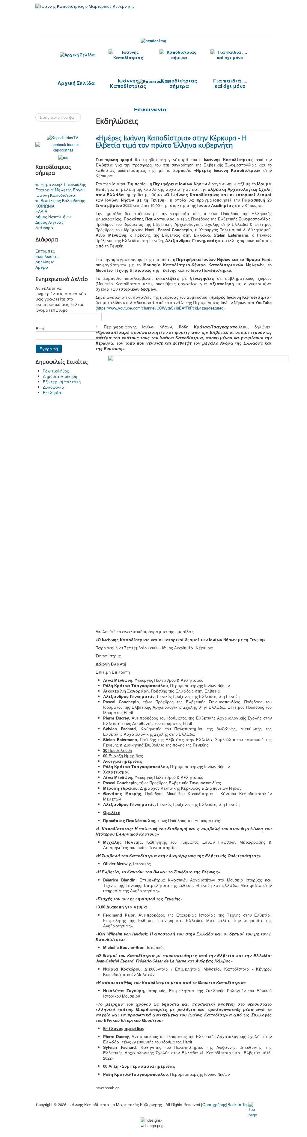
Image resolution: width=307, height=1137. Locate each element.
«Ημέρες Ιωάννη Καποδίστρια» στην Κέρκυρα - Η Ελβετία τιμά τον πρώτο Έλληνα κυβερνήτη (171, 141)
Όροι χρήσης (214, 1104)
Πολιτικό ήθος (56, 371)
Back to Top (238, 1104)
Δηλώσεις (44, 262)
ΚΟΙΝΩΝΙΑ (45, 206)
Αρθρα (41, 267)
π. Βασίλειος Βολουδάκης (60, 200)
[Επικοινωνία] (153, 81)
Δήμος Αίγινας (49, 222)
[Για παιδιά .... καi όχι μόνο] (229, 54)
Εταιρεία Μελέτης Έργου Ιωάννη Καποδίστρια (60, 192)
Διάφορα (44, 227)
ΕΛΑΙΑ (41, 211)
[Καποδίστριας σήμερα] (178, 54)
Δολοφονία (53, 387)
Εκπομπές (45, 251)
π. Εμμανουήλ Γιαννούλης (60, 184)
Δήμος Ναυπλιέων (52, 217)
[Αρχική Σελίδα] (77, 55)
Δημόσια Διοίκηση (60, 376)
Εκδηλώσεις (46, 256)
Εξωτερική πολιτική (62, 381)
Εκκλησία (52, 392)
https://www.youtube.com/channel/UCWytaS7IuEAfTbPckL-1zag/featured (160, 308)
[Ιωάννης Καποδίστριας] (128, 54)
